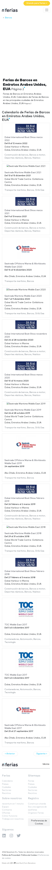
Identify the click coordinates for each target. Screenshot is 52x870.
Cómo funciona (9, 816)
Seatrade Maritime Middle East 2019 (23, 410)
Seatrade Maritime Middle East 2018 (23, 533)
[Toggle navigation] (46, 10)
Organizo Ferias (36, 813)
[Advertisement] (26, 47)
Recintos (6, 793)
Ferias (6, 776)
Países (5, 784)
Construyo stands (37, 804)
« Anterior (10, 754)
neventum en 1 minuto (13, 804)
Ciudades (6, 787)
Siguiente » (41, 754)
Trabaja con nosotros (13, 819)
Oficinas (6, 813)
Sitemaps (34, 776)
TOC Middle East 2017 (16, 625)
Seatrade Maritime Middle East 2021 (23, 173)
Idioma (46, 764)
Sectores (6, 790)
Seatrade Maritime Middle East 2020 (23, 296)
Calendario (7, 781)
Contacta (7, 810)
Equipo (5, 807)
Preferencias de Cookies (39, 822)
